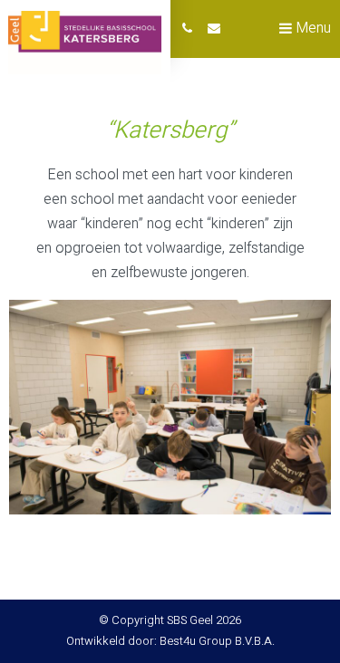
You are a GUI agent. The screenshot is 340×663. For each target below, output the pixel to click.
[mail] (214, 29)
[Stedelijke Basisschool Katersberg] (85, 42)
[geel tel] (187, 29)
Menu (311, 28)
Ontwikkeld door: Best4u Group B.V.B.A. (170, 640)
